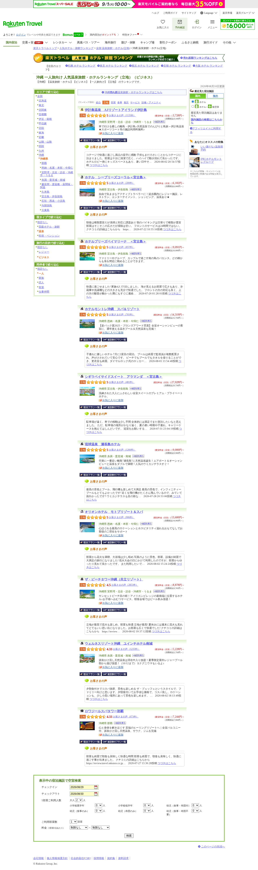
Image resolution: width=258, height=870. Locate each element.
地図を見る (159, 121)
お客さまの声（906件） (121, 517)
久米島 (45, 191)
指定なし (42, 222)
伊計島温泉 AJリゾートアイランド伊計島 (116, 110)
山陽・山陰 (45, 141)
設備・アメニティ (151, 102)
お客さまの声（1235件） (126, 649)
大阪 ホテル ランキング (209, 65)
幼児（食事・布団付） (178, 805)
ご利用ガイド (170, 13)
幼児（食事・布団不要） (177, 813)
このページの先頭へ (213, 846)
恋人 (41, 282)
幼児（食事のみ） (79, 811)
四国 (41, 146)
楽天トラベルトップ (45, 48)
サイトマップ (189, 13)
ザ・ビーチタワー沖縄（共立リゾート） (114, 579)
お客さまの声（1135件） (122, 115)
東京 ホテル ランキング (113, 65)
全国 (40, 96)
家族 (41, 277)
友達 (41, 287)
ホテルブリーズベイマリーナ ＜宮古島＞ (115, 241)
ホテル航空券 (209, 107)
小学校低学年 (125, 805)
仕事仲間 (44, 291)
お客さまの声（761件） (121, 314)
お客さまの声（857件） (121, 247)
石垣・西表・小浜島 (53, 200)
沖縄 (41, 154)
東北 (41, 105)
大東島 (45, 210)
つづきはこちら (98, 165)
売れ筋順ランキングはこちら (200, 57)
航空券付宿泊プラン (114, 140)
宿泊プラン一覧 (92, 140)
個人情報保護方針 (57, 858)
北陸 (41, 128)
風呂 (126, 102)
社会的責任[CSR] (81, 858)
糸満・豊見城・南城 (53, 179)
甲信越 (43, 123)
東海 (41, 132)
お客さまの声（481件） (121, 382)
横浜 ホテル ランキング (145, 65)
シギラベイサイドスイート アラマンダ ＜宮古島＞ (123, 376)
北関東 (43, 109)
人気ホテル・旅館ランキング (76, 48)
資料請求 (123, 858)
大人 (72, 800)
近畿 (41, 137)
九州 (41, 150)
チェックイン (49, 786)
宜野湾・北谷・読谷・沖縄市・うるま (56, 174)
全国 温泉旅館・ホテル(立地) (113, 48)
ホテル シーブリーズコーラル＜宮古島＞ (115, 177)
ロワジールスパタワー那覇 (104, 711)
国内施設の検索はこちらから (206, 121)
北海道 (43, 100)
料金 (53, 827)
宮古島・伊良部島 (52, 196)
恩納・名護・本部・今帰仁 (57, 167)
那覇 (44, 163)
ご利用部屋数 (49, 821)
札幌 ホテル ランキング (81, 65)
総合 (98, 102)
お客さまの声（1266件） (122, 449)
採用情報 (99, 858)
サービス (135, 102)
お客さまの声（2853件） (124, 584)
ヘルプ (155, 13)
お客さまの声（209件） (121, 183)
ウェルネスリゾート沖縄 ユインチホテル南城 (119, 643)
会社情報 (38, 858)
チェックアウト (51, 793)
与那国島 (47, 205)
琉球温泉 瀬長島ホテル (102, 444)
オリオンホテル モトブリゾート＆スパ (114, 511)
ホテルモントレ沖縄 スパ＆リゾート (112, 309)
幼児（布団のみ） (127, 811)
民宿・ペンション (49, 235)
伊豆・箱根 (45, 118)
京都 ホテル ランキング (177, 65)
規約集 (111, 858)
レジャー (44, 251)
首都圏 (43, 114)
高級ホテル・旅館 (49, 226)
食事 (119, 102)
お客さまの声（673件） (125, 716)
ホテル (202, 102)
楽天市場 (227, 13)
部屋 (113, 102)
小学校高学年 (77, 805)
